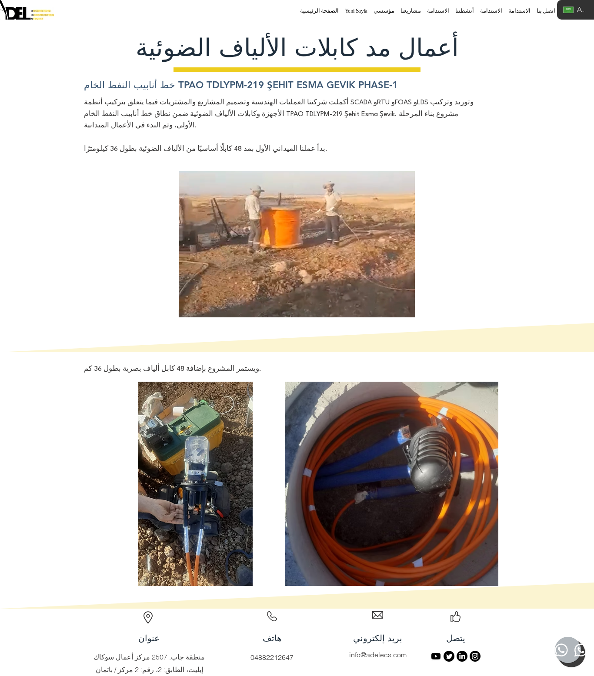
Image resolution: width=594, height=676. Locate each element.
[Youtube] (435, 656)
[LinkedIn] (462, 656)
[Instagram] (475, 656)
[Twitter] (449, 656)
